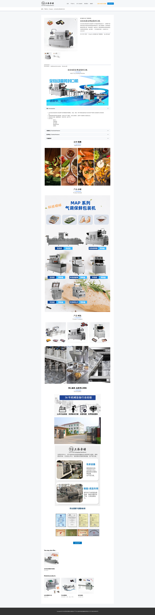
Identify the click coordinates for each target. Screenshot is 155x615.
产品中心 (73, 3)
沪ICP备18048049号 (94, 611)
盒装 (109, 34)
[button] (95, 3)
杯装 (107, 34)
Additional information (56, 66)
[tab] (46, 66)
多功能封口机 (83, 18)
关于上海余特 (79, 3)
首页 (68, 3)
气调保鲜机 (88, 18)
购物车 (91, 3)
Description (46, 66)
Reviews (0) (64, 66)
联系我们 (86, 3)
